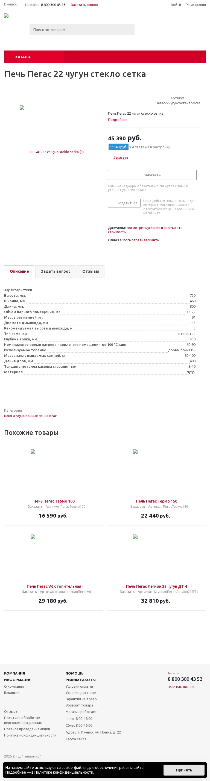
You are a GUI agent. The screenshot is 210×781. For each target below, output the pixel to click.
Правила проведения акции (27, 729)
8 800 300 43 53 (53, 5)
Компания (14, 673)
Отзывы (11, 711)
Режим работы (81, 680)
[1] (110, 100)
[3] (121, 100)
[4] (126, 100)
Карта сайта (76, 739)
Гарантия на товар (81, 699)
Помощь (75, 673)
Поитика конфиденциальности (30, 735)
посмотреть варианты (141, 240)
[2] (115, 100)
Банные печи (35, 416)
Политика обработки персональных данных (23, 720)
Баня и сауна (14, 416)
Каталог (24, 57)
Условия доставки (81, 692)
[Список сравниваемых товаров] (145, 33)
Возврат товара (79, 705)
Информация (17, 680)
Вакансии (11, 692)
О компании (14, 686)
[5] (131, 100)
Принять (184, 770)
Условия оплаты (79, 686)
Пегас (52, 416)
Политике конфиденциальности (63, 772)
